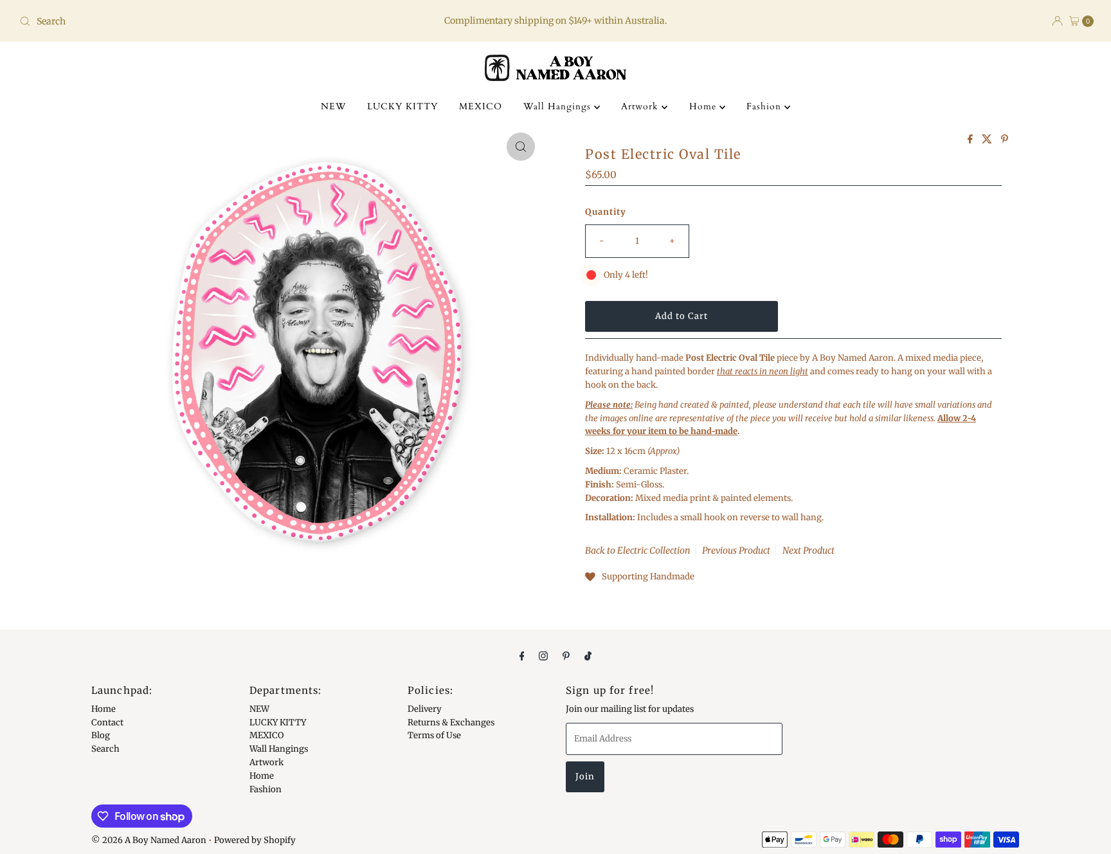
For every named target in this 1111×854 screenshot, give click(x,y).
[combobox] (191, 21)
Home (704, 106)
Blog (100, 735)
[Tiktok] (588, 655)
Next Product (808, 550)
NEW (333, 106)
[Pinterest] (566, 655)
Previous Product (736, 550)
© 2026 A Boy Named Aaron (148, 840)
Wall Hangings (558, 106)
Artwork (641, 106)
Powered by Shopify (255, 840)
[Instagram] (543, 655)
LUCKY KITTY (402, 106)
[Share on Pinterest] (1004, 139)
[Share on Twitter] (988, 139)
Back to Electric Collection (637, 550)
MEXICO (480, 106)
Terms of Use (434, 735)
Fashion (765, 106)
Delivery (425, 709)
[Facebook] (522, 655)
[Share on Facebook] (971, 139)
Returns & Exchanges (451, 721)
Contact (107, 721)
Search (105, 748)
